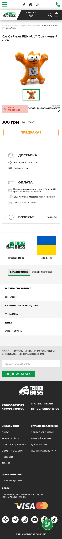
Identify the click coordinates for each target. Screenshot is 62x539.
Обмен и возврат (12, 450)
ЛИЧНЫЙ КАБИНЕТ (42, 438)
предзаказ (31, 132)
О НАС (5, 432)
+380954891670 (13, 408)
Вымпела (27, 26)
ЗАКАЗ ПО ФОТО (11, 438)
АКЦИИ (6, 463)
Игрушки (36, 26)
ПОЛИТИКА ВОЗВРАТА (43, 450)
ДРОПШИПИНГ (39, 444)
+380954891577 (13, 405)
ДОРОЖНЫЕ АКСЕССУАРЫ (12, 26)
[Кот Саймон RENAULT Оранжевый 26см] (31, 68)
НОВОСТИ (7, 457)
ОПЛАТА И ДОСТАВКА (14, 444)
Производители (12, 480)
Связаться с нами (42, 432)
